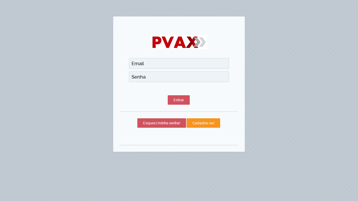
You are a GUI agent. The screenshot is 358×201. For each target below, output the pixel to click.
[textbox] (179, 63)
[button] (179, 100)
